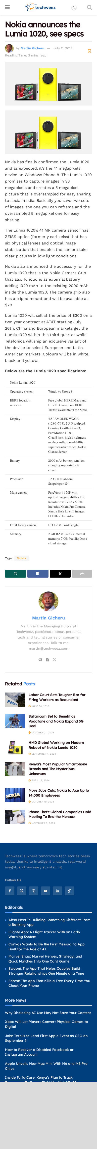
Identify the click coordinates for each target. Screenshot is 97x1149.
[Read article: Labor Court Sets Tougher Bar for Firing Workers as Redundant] (15, 700)
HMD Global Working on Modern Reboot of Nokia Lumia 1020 (56, 745)
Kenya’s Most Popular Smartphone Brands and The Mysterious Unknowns (58, 769)
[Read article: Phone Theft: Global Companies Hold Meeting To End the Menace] (15, 817)
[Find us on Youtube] (45, 890)
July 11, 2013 (62, 48)
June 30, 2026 (40, 706)
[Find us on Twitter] (21, 890)
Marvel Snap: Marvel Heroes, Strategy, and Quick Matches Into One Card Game (45, 958)
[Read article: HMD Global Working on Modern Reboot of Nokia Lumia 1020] (15, 747)
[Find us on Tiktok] (69, 890)
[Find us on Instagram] (33, 890)
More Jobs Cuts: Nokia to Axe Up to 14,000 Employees (59, 793)
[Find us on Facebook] (9, 890)
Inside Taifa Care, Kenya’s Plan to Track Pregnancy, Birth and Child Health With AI (40, 1080)
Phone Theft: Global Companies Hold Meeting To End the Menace (60, 814)
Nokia (21, 558)
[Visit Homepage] (40, 7)
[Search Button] (89, 7)
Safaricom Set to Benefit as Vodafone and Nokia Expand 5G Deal (56, 721)
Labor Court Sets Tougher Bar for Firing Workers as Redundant (57, 697)
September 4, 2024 (43, 753)
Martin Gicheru (32, 48)
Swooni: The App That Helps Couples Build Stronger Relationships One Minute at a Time (46, 971)
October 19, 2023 (42, 801)
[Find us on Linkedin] (57, 890)
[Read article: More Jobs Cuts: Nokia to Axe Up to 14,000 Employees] (15, 795)
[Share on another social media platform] (82, 574)
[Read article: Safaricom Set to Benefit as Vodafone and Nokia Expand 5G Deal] (15, 721)
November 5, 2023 (43, 823)
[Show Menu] (7, 7)
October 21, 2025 (42, 732)
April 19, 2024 (40, 780)
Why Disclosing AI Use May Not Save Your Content (48, 1013)
